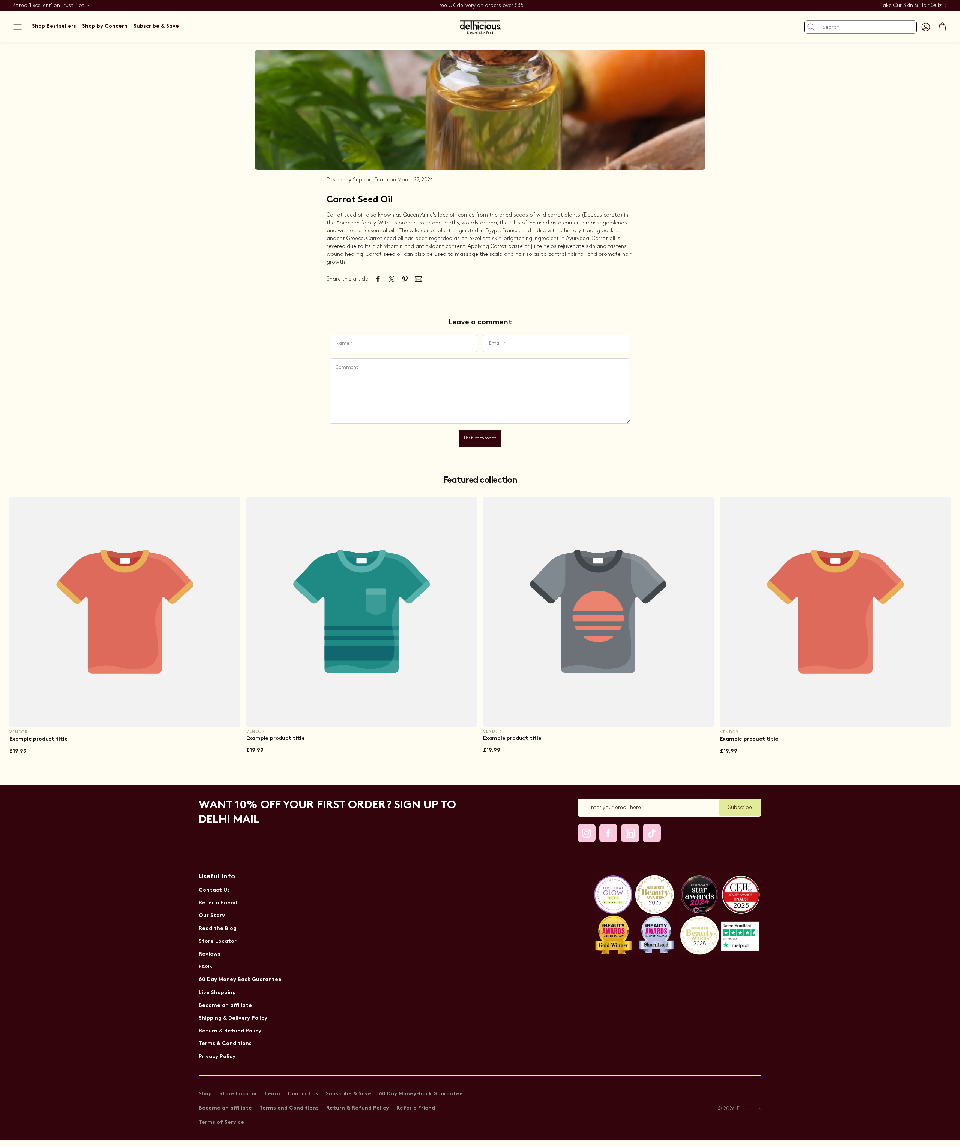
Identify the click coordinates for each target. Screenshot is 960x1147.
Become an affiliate (225, 1005)
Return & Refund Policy (230, 1031)
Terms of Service (221, 1122)
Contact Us (214, 890)
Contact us (303, 1094)
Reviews (209, 954)
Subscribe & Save (348, 1094)
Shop (205, 1094)
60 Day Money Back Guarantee (240, 979)
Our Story (212, 915)
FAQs (205, 967)
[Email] (418, 279)
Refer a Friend (218, 903)
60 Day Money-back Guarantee (421, 1094)
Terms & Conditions (225, 1043)
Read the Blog (218, 928)
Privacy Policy (217, 1056)
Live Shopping (217, 992)
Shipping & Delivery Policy (233, 1018)
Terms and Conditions (289, 1108)
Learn (272, 1094)
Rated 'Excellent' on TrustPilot (48, 5)
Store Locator (218, 941)
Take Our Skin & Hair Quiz (911, 5)
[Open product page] (124, 612)
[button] (17, 27)
